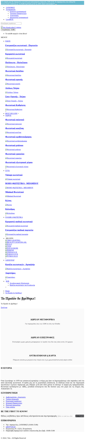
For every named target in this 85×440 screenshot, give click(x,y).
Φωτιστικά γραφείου (14, 154)
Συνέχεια (4, 307)
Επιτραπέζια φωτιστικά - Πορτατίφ (21, 45)
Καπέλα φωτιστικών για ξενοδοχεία (22, 285)
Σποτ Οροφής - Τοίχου (15, 96)
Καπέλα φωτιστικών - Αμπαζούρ (20, 264)
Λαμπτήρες (10, 273)
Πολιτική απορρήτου (13, 405)
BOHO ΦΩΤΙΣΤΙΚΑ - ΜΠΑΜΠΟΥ (21, 183)
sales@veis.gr (10, 427)
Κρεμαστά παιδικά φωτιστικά (19, 221)
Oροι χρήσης (10, 407)
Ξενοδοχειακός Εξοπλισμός (19, 283)
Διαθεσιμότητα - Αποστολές (16, 397)
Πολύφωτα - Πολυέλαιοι (16, 62)
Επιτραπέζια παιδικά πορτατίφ (19, 230)
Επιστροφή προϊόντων (13, 401)
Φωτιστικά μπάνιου (14, 145)
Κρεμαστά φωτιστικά (15, 54)
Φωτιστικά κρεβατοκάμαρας (18, 137)
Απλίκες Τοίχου (12, 88)
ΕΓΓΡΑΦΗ (80, 416)
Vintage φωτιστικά (13, 175)
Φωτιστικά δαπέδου (14, 71)
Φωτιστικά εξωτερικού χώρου (19, 162)
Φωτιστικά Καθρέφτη (15, 105)
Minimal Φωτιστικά (14, 192)
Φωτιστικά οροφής (14, 79)
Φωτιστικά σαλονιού (14, 119)
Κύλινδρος (10, 209)
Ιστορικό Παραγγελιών (14, 403)
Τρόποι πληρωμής (12, 399)
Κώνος (8, 200)
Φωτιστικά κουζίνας (14, 128)
